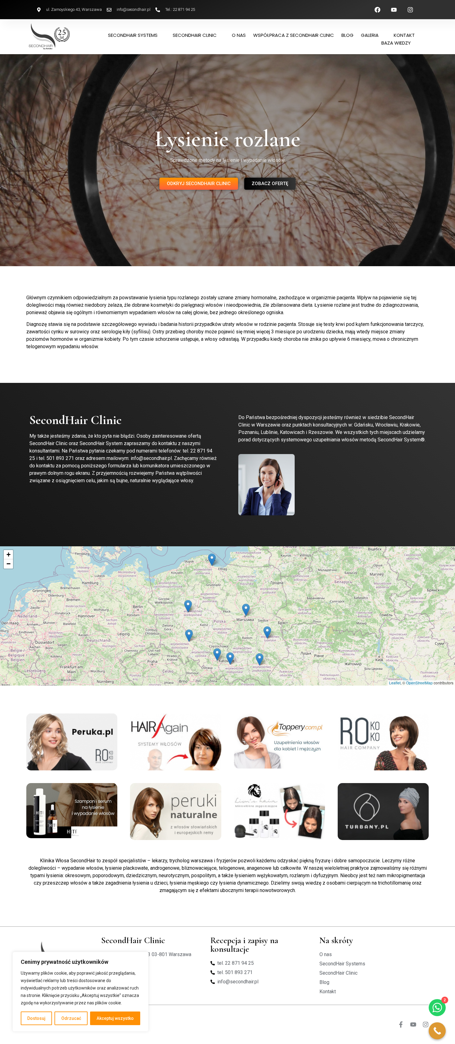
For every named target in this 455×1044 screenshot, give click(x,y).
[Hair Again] (175, 741)
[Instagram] (425, 1024)
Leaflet (395, 682)
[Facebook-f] (401, 1024)
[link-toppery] (279, 741)
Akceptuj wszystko (115, 1018)
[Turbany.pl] (383, 811)
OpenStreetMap (419, 682)
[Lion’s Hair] (279, 811)
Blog (347, 35)
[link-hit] (71, 810)
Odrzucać (71, 1018)
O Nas (239, 35)
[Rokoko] (383, 741)
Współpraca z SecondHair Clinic (293, 35)
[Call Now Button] (437, 1030)
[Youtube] (413, 1024)
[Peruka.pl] (71, 741)
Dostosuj (36, 1018)
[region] (80, 992)
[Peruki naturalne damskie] (175, 811)
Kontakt (404, 35)
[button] (267, 632)
